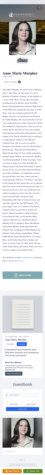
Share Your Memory (14, 374)
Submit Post (22, 409)
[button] (22, 433)
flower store (19, 260)
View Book (10, 344)
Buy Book (22, 344)
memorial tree (27, 257)
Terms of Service (28, 466)
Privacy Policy (17, 466)
